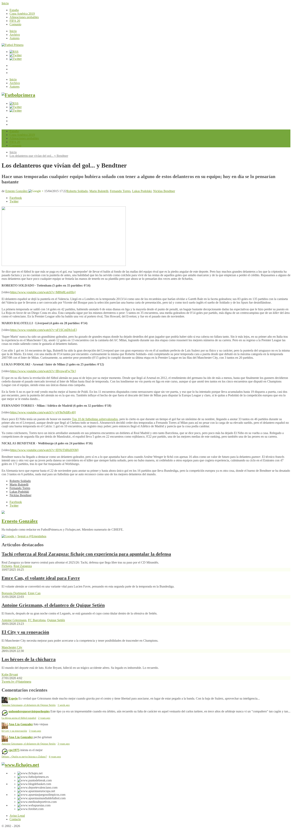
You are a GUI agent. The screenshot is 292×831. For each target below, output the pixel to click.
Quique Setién (56, 620)
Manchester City (12, 647)
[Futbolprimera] (18, 95)
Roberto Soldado (77, 191)
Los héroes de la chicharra (29, 659)
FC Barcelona (36, 620)
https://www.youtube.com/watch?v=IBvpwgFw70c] (43, 371)
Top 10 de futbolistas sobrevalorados (95, 419)
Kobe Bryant (10, 674)
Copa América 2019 (22, 13)
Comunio (15, 24)
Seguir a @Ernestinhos (31, 536)
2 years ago (44, 718)
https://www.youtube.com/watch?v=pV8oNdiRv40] (43, 412)
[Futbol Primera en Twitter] (16, 58)
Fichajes (7, 566)
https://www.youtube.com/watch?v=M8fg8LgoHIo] (42, 292)
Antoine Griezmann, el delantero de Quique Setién (53, 605)
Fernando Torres (120, 191)
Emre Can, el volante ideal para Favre (41, 578)
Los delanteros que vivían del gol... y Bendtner (39, 155)
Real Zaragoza (23, 566)
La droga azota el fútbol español (19, 718)
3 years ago (35, 730)
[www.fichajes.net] (20, 764)
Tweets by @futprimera (16, 681)
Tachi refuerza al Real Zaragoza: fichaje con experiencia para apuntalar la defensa (86, 554)
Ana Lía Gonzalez (21, 724)
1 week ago (64, 705)
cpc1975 (14, 750)
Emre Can (34, 593)
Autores (14, 38)
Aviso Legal (17, 815)
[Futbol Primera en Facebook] (16, 55)
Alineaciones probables (24, 17)
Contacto (15, 819)
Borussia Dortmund (14, 593)
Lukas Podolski (142, 191)
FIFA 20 (15, 20)
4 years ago (55, 756)
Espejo (13, 698)
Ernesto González (16, 191)
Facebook (16, 197)
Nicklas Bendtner (164, 191)
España (14, 10)
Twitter (14, 201)
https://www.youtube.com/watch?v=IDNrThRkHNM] (44, 450)
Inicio (5, 3)
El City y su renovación (25, 632)
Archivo (15, 34)
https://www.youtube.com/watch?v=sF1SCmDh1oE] (43, 330)
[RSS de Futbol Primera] (14, 51)
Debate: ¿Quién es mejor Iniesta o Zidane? (24, 756)
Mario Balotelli (98, 191)
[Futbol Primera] (12, 45)
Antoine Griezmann (14, 620)
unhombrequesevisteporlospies (29, 711)
